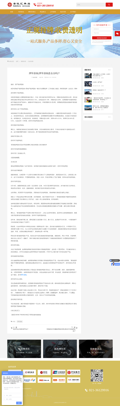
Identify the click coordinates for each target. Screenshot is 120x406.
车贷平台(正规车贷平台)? (20, 329)
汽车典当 (21, 12)
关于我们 (73, 12)
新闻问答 (23, 61)
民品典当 (43, 12)
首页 (11, 12)
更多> (109, 70)
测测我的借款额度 (102, 38)
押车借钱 (24, 275)
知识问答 (63, 12)
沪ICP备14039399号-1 (25, 388)
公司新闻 (53, 12)
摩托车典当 (32, 12)
